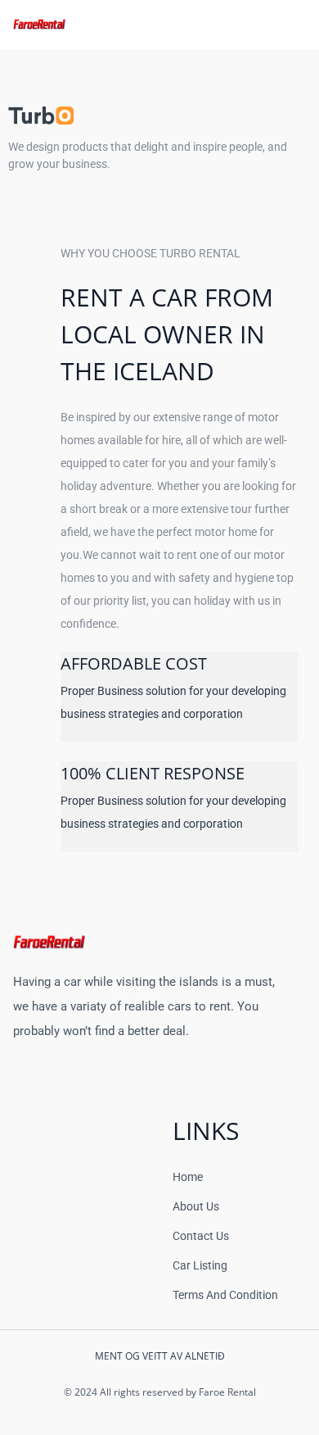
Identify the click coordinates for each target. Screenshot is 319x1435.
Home (188, 1176)
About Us (196, 1206)
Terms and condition (225, 1294)
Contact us (201, 1235)
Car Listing (200, 1265)
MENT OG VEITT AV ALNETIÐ (160, 1356)
